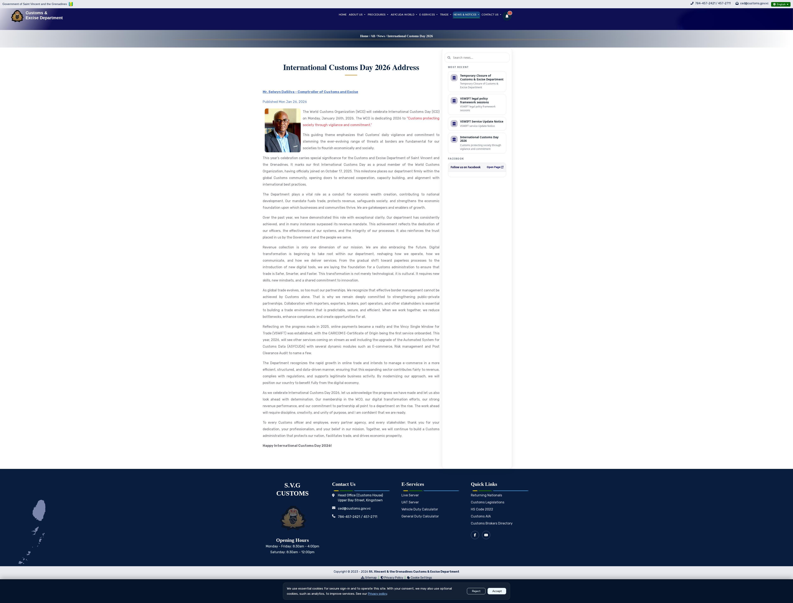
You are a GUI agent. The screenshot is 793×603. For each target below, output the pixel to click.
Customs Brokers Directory (492, 523)
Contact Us (490, 15)
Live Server (410, 495)
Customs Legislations (487, 502)
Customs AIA (481, 516)
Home (364, 36)
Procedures (377, 15)
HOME (343, 15)
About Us (356, 15)
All (373, 36)
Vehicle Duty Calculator (419, 509)
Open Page (494, 167)
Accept (497, 591)
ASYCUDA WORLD (403, 15)
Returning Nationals (486, 495)
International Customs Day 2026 (410, 36)
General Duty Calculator (420, 516)
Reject (476, 591)
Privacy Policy (393, 577)
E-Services (427, 15)
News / (382, 36)
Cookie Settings (421, 577)
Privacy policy (377, 594)
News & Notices (465, 15)
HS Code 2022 (482, 509)
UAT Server (410, 502)
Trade (444, 15)
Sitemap (371, 577)
